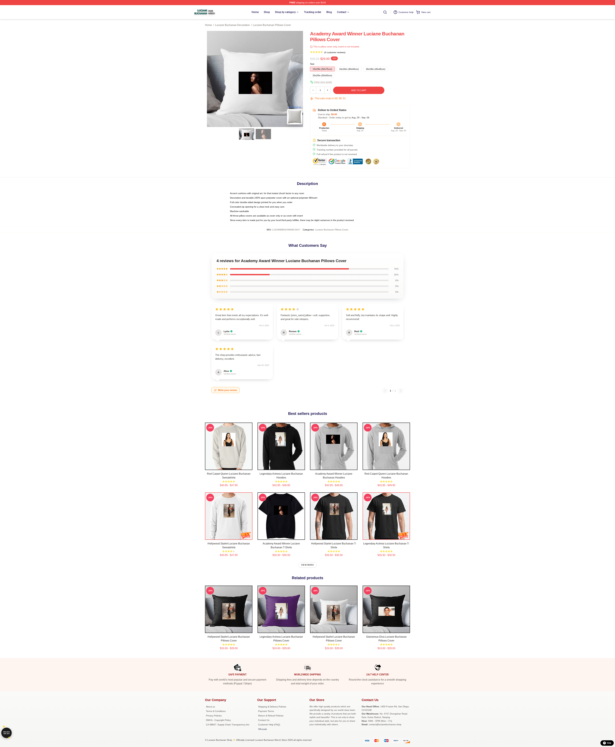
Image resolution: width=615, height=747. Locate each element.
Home (208, 25)
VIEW (229, 466)
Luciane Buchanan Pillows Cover (272, 25)
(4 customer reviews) (334, 52)
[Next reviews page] (401, 391)
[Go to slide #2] (263, 134)
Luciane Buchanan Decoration (232, 25)
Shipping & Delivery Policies (272, 706)
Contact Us (263, 720)
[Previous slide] (210, 79)
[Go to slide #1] (246, 134)
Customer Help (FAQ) (269, 724)
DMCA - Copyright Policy (218, 720)
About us (210, 706)
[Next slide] (300, 79)
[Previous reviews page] (385, 391)
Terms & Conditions (216, 711)
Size (312, 64)
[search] (385, 12)
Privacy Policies (214, 715)
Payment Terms (266, 711)
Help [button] (609, 743)
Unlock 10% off (6, 733)
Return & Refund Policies (270, 715)
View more (307, 565)
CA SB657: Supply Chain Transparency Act (227, 724)
